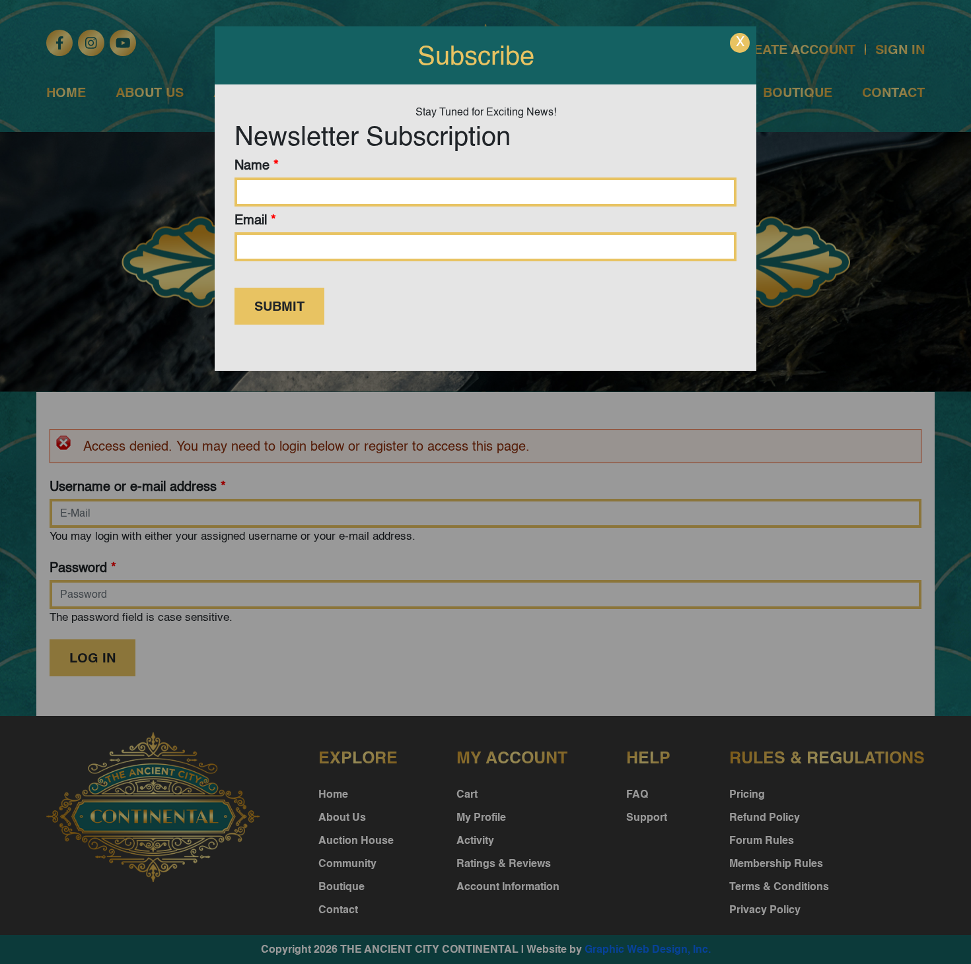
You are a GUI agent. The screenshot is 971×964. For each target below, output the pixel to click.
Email (255, 220)
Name (256, 165)
